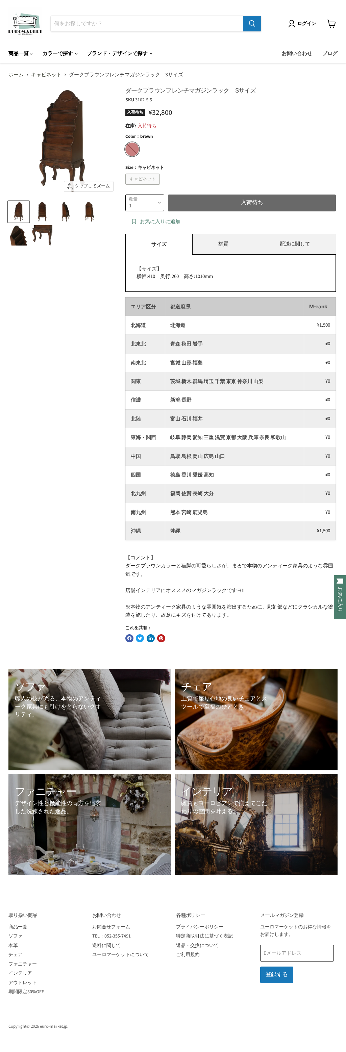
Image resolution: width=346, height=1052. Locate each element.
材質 (223, 244)
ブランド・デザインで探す (118, 53)
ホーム (16, 75)
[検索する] (252, 23)
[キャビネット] (143, 186)
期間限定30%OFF (26, 992)
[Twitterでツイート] (140, 638)
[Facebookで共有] (129, 638)
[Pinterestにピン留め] (161, 638)
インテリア (20, 973)
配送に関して (295, 244)
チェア (15, 954)
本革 (13, 945)
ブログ (330, 53)
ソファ (15, 936)
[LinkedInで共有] (151, 638)
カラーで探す (58, 53)
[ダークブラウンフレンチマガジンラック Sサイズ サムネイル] (18, 212)
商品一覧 (19, 53)
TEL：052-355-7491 (111, 936)
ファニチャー (22, 964)
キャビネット (46, 75)
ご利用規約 (188, 954)
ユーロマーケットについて (120, 954)
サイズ (159, 244)
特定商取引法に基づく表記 (204, 936)
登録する (277, 975)
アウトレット (22, 982)
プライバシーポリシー (199, 927)
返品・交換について (197, 945)
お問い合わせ (297, 53)
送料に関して (106, 945)
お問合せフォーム (111, 927)
